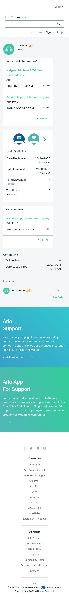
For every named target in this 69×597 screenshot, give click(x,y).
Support (34, 554)
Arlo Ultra (34, 465)
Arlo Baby (34, 513)
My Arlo (4, 2)
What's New (34, 549)
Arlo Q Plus (34, 508)
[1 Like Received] (34, 139)
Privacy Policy (13, 587)
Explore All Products (34, 519)
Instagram (45, 448)
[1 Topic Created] (19, 139)
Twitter (31, 448)
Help (60, 32)
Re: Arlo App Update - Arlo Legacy (27, 97)
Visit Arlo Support (14, 357)
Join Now (36, 32)
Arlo (8, 80)
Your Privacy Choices (30, 588)
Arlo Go (34, 497)
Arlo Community (15, 17)
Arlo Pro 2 (12, 102)
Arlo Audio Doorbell (35, 470)
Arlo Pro (34, 486)
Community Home (34, 560)
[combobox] (34, 24)
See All (44, 118)
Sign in (49, 32)
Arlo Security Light (34, 475)
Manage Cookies (54, 588)
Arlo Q (34, 502)
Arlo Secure (34, 538)
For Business (34, 544)
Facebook (24, 448)
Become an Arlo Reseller (34, 565)
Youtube (38, 448)
